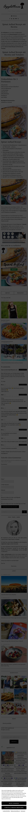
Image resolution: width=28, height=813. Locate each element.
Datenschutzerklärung (15, 811)
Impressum (23, 811)
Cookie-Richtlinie (6, 811)
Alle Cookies (14, 803)
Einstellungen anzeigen (14, 807)
